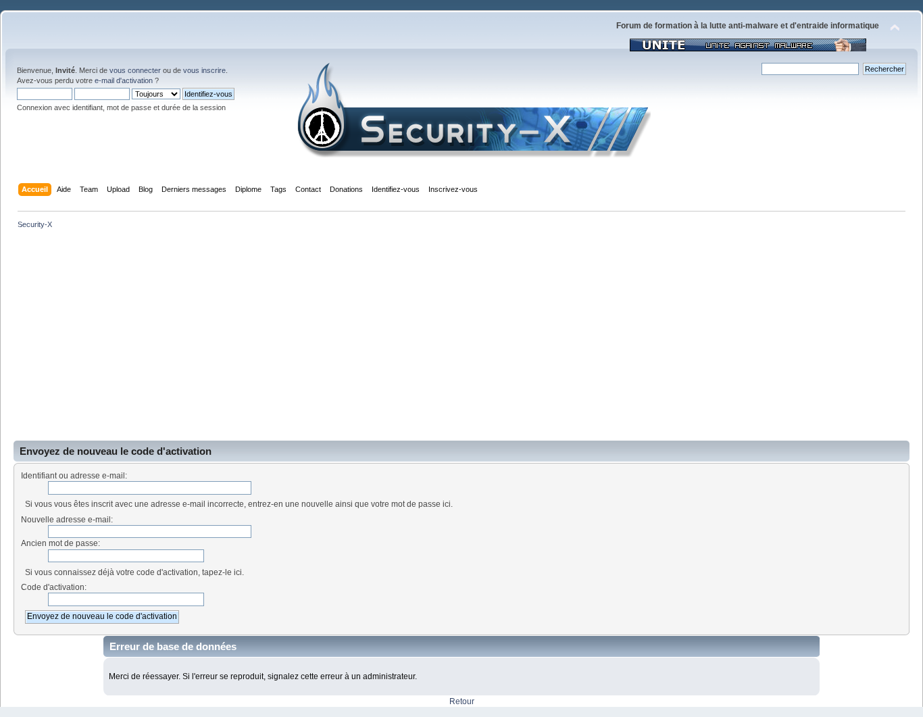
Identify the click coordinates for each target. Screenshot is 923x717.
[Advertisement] (461, 339)
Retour (461, 701)
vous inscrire (204, 70)
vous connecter (135, 70)
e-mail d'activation (124, 80)
